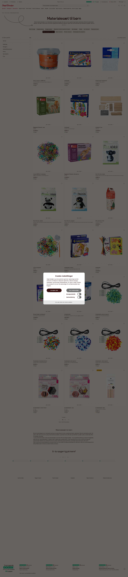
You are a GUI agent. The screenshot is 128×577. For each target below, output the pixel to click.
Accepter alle (54, 290)
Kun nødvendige (74, 290)
